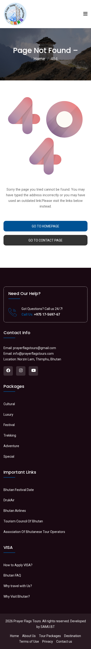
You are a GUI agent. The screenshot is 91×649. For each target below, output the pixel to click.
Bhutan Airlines (15, 511)
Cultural (9, 404)
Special (9, 456)
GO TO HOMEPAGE (45, 226)
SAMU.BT (48, 627)
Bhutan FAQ (12, 575)
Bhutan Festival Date (19, 490)
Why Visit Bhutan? (17, 596)
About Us (29, 636)
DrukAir (9, 500)
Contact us (64, 641)
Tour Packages (50, 636)
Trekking (10, 435)
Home (39, 58)
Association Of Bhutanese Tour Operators (34, 532)
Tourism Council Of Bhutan (23, 521)
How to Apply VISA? (18, 565)
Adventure (11, 446)
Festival (9, 425)
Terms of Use (29, 641)
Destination (72, 636)
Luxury (8, 414)
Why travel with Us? (18, 586)
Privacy (47, 641)
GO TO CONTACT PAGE (45, 240)
